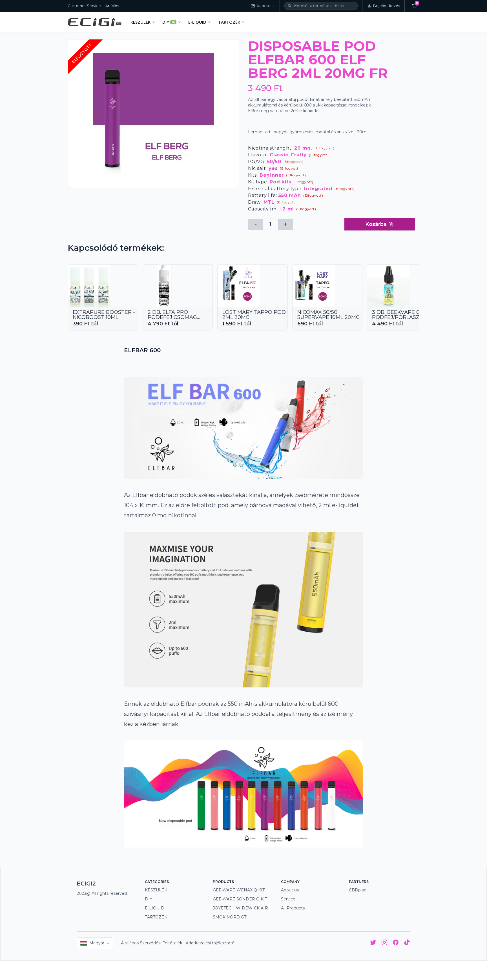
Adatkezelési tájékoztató (210, 943)
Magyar (96, 943)
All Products (293, 908)
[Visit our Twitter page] (373, 943)
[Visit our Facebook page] (395, 943)
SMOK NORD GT (229, 917)
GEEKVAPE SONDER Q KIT (240, 899)
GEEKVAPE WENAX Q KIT (239, 890)
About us (290, 890)
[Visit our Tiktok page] (407, 943)
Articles (112, 5)
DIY (148, 899)
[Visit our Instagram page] (384, 943)
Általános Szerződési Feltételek (151, 943)
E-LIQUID (154, 908)
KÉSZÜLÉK (156, 890)
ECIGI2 (86, 883)
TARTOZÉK (156, 917)
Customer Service (84, 5)
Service (288, 899)
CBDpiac (357, 890)
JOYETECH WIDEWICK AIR (240, 908)
